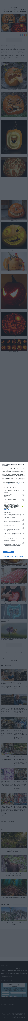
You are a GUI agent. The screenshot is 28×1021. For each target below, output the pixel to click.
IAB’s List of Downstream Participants (15, 483)
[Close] (25, 464)
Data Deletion (6, 556)
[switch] (23, 490)
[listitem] (14, 487)
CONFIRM (8, 551)
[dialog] (14, 510)
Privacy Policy (21, 556)
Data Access (14, 556)
